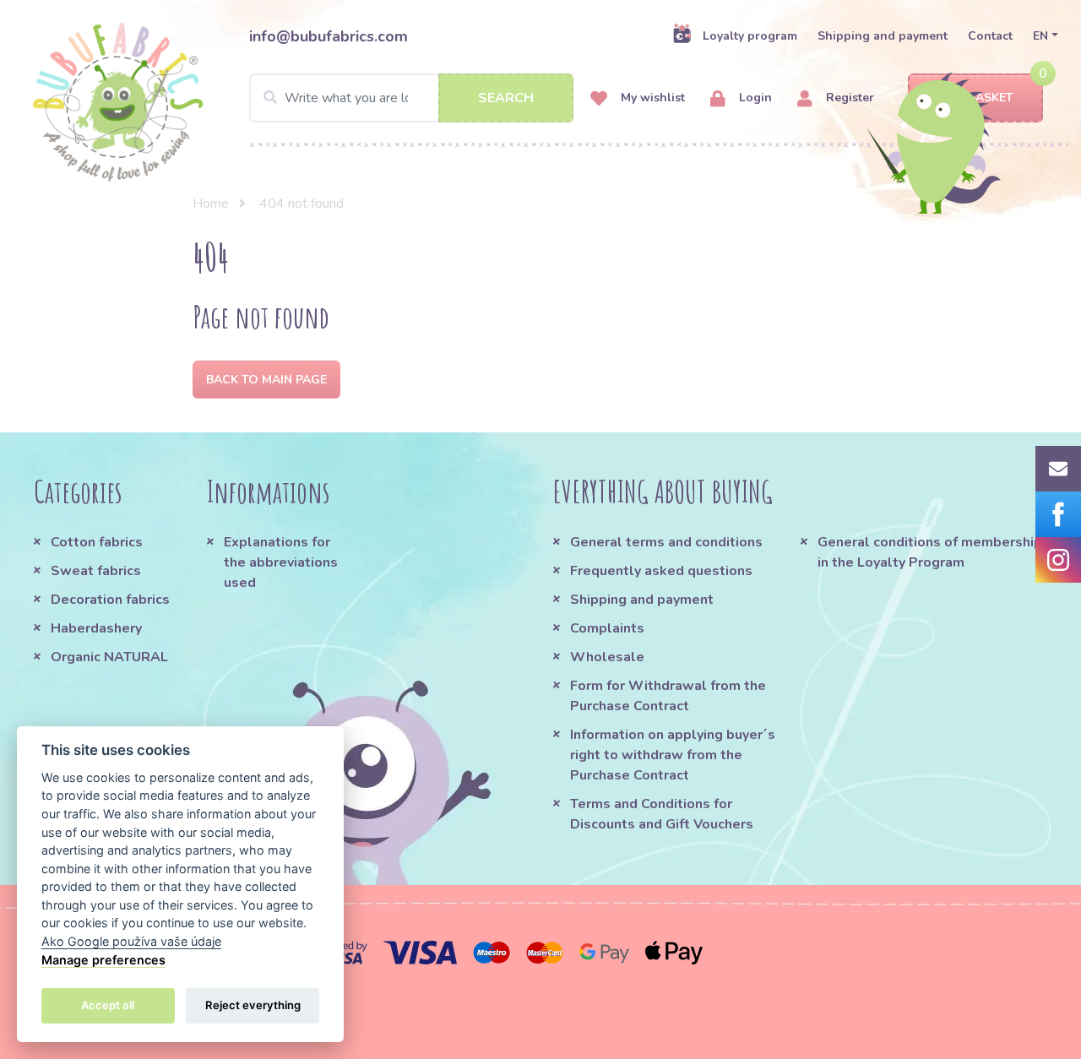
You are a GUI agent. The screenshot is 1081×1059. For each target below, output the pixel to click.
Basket (990, 98)
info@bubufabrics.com (328, 36)
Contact (990, 36)
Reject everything (253, 1005)
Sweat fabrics (96, 571)
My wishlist (651, 98)
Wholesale (607, 657)
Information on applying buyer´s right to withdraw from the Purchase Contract (672, 755)
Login (754, 98)
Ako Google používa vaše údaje (131, 941)
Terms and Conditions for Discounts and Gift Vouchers (661, 814)
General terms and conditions (666, 542)
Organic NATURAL (109, 657)
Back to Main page (266, 380)
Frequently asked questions (661, 571)
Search (506, 98)
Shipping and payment (883, 36)
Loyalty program (750, 36)
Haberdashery (96, 628)
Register (848, 98)
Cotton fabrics (97, 542)
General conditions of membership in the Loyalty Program (930, 552)
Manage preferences (103, 960)
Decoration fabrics (110, 599)
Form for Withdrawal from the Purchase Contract (668, 695)
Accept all (107, 1005)
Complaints (607, 628)
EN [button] (1040, 36)
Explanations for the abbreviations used (281, 562)
